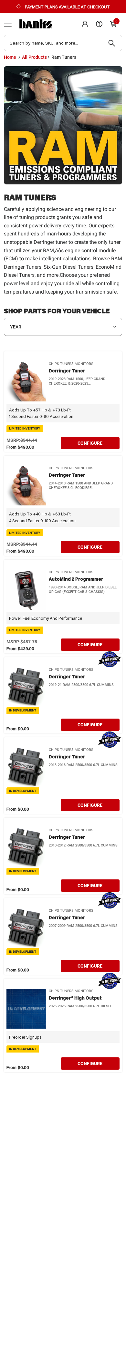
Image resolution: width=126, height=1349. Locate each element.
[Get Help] (99, 24)
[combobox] (63, 43)
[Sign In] (85, 24)
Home (10, 57)
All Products (34, 57)
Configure (90, 443)
